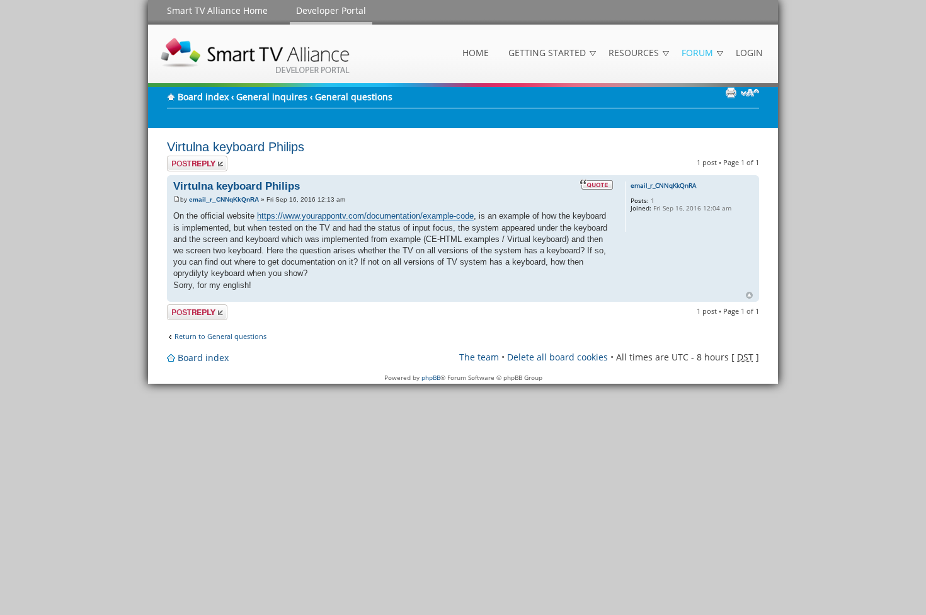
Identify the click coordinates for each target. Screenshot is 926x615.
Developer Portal (331, 10)
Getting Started (547, 53)
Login (749, 53)
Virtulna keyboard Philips (235, 147)
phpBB (430, 377)
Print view (731, 92)
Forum (697, 53)
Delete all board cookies (557, 357)
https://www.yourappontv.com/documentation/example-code (365, 216)
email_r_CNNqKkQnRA (224, 199)
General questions (353, 97)
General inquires (271, 97)
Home (475, 53)
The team (479, 357)
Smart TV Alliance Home (217, 10)
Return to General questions (220, 336)
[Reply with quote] (597, 184)
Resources (634, 53)
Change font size (750, 92)
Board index (203, 97)
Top (749, 295)
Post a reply (186, 160)
